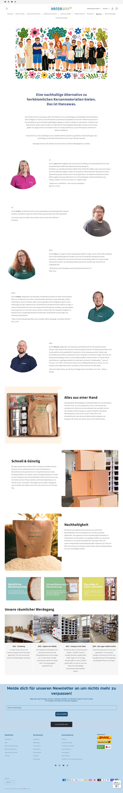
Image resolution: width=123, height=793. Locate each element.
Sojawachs (36, 739)
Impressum (8, 739)
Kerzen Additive (66, 749)
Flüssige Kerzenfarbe (68, 746)
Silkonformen (66, 756)
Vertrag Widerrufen (61, 724)
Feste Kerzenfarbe (67, 742)
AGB (6, 742)
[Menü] (120, 781)
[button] (7, 9)
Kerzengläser (65, 752)
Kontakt (7, 756)
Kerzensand (36, 759)
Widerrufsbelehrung (11, 749)
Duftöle (64, 739)
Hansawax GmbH (13, 788)
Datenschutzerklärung (11, 746)
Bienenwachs (37, 752)
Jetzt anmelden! (61, 714)
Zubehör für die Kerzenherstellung (72, 759)
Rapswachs (36, 742)
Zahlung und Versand (11, 752)
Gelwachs (36, 756)
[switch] (117, 786)
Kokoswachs (37, 749)
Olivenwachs (37, 746)
